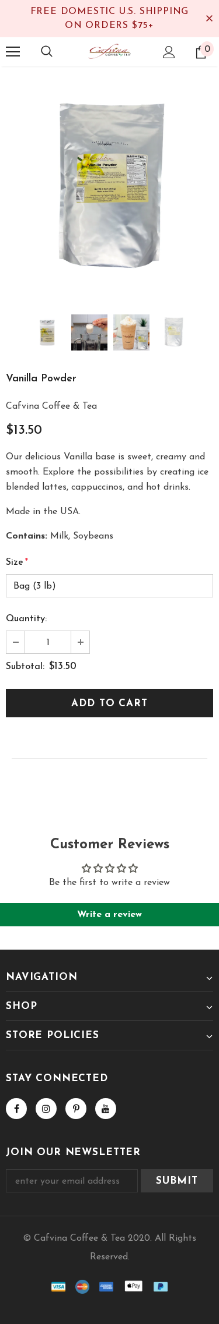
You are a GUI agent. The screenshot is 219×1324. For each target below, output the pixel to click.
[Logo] (109, 51)
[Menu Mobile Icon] (13, 52)
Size (17, 562)
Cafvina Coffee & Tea (51, 406)
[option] (109, 188)
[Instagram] (46, 1108)
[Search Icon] (47, 52)
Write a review (109, 914)
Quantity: (26, 619)
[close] (209, 18)
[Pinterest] (75, 1108)
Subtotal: (25, 666)
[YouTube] (105, 1108)
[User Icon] (169, 52)
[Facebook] (16, 1108)
